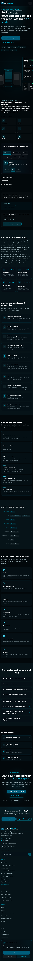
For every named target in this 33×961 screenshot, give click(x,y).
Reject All (10, 956)
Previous (7, 169)
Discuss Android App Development (12, 224)
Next (13, 169)
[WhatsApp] (11, 846)
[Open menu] (30, 3)
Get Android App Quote (9, 38)
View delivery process (9, 219)
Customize (23, 956)
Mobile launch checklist (9, 207)
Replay (18, 169)
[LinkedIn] (5, 846)
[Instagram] (8, 846)
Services (6, 10)
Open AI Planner (7, 42)
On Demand (5, 187)
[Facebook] (2, 846)
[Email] (14, 846)
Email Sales (6, 841)
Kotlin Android (5, 180)
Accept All (16, 952)
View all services (5, 884)
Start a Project (7, 819)
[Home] (1, 10)
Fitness (12, 187)
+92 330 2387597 (8, 838)
